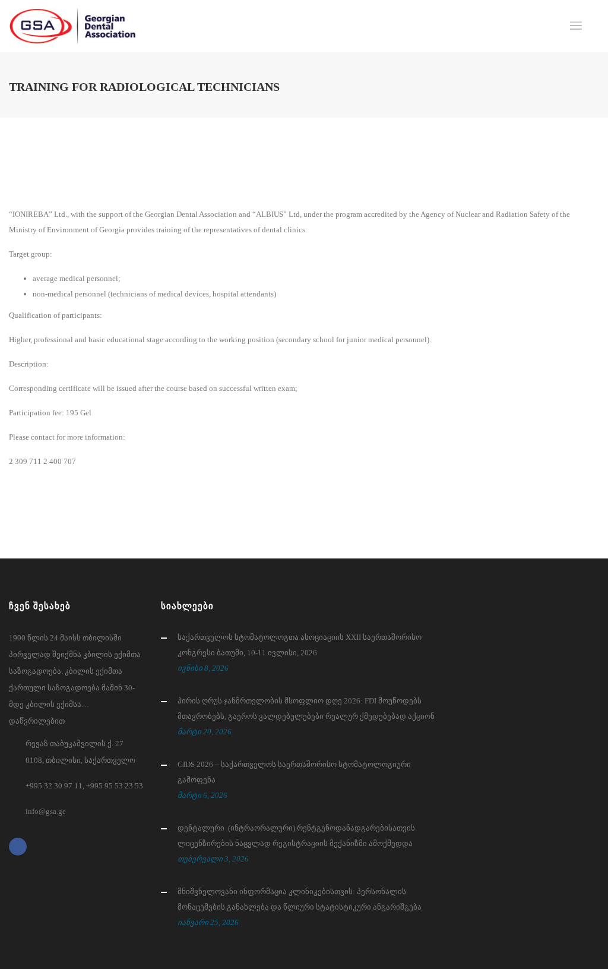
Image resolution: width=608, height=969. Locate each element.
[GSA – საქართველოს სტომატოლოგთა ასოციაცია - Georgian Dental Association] (72, 26)
